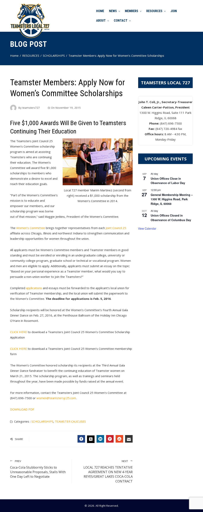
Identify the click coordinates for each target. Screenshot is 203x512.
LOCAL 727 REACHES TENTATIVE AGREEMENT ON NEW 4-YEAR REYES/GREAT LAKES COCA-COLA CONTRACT (108, 471)
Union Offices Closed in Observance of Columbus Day (171, 217)
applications (34, 288)
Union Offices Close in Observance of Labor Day (168, 180)
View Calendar (147, 228)
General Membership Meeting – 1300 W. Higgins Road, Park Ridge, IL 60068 (172, 199)
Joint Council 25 (116, 228)
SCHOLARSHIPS (42, 421)
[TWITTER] (91, 439)
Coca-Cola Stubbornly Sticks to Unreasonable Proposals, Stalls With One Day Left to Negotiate (38, 469)
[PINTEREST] (110, 439)
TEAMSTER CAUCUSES (70, 421)
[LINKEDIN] (100, 439)
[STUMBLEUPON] (119, 439)
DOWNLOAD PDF (22, 409)
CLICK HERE (18, 332)
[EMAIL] (129, 439)
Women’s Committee (30, 228)
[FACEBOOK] (81, 439)
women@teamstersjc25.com (56, 398)
